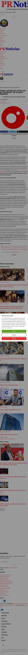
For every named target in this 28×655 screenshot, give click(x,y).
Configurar (14, 334)
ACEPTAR (14, 331)
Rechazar (14, 338)
